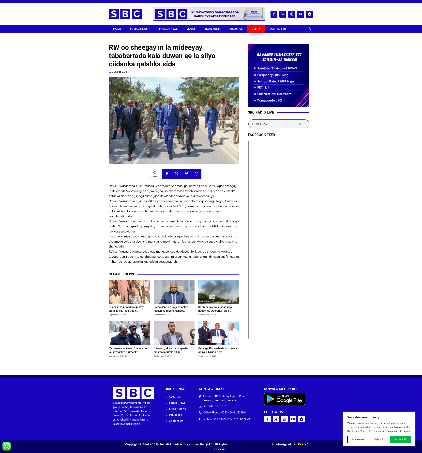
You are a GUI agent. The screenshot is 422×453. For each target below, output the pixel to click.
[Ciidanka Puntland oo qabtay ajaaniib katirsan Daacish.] (129, 292)
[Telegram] (309, 14)
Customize (358, 439)
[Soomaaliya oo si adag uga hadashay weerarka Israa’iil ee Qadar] (218, 292)
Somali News (177, 403)
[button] (309, 29)
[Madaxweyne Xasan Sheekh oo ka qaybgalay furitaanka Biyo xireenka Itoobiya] (129, 333)
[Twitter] (282, 14)
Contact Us (176, 421)
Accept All (400, 439)
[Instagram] (291, 14)
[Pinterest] (187, 174)
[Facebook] (274, 14)
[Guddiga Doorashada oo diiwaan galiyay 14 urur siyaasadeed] (218, 333)
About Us (175, 396)
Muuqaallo (175, 415)
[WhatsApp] (196, 174)
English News (177, 408)
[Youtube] (300, 14)
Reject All (379, 439)
